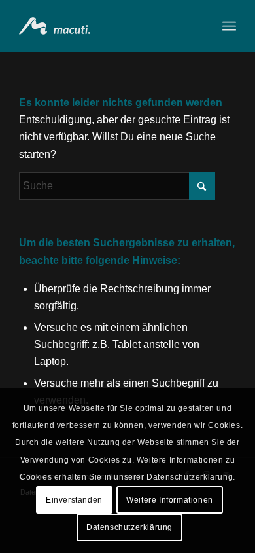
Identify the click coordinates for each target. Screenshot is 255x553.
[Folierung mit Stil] (105, 26)
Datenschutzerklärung (129, 527)
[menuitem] (229, 26)
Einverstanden (74, 500)
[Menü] (229, 26)
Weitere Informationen (169, 500)
